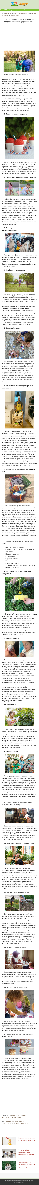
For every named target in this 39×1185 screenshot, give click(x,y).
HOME (5, 10)
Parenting (8, 13)
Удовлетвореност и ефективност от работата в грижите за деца (26, 1165)
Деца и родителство (15, 10)
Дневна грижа (28, 10)
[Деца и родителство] (19, 5)
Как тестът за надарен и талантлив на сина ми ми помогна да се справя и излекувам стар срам (15, 1123)
